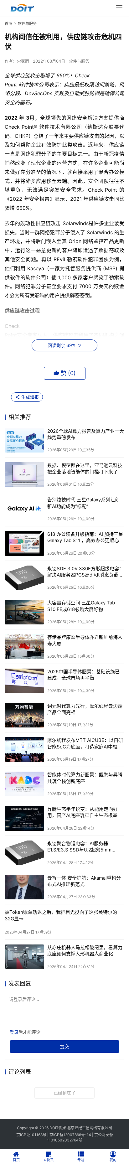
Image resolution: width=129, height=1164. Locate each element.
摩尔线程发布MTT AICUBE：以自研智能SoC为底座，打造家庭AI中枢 (85, 743)
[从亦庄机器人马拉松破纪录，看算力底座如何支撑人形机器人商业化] (24, 956)
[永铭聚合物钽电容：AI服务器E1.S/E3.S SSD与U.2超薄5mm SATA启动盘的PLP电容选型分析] (24, 853)
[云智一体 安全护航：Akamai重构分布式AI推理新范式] (24, 887)
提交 (64, 1046)
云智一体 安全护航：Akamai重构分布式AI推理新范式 (84, 881)
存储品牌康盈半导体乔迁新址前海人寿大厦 (84, 640)
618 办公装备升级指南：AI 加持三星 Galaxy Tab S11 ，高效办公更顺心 (85, 537)
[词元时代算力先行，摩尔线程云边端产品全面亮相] (24, 715)
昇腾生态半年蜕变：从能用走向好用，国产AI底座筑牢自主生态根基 (82, 812)
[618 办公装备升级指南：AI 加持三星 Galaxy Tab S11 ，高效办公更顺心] (24, 543)
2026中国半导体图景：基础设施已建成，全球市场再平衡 (83, 675)
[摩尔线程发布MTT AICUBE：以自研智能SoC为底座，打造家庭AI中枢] (24, 749)
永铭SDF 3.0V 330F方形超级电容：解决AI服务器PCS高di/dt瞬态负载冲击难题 (85, 572)
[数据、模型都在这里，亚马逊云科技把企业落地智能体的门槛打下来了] (24, 474)
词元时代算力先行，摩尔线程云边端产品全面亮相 (84, 709)
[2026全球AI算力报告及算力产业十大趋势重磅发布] (24, 440)
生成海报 (29, 397)
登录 (14, 1032)
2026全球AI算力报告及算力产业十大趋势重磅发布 (85, 434)
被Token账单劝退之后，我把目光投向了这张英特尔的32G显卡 (61, 915)
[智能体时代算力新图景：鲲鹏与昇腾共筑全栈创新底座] (24, 784)
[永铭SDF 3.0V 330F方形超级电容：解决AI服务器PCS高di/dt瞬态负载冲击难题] (24, 578)
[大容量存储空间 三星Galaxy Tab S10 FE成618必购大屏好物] (24, 612)
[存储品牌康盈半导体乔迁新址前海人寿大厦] (24, 646)
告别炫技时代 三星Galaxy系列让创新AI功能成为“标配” (83, 503)
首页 (8, 23)
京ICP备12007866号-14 (70, 1134)
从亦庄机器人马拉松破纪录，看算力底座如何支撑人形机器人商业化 (84, 950)
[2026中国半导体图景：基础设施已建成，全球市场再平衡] (24, 681)
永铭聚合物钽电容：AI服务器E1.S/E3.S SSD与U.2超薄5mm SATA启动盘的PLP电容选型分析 (81, 847)
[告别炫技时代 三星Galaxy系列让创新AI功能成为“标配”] (24, 509)
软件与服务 (79, 61)
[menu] (119, 7)
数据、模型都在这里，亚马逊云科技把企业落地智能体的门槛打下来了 (84, 468)
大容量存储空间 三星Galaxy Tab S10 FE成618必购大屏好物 (81, 606)
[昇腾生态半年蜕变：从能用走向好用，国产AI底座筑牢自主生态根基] (24, 818)
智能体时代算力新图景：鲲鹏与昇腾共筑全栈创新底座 (84, 778)
